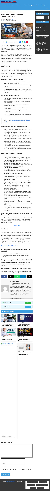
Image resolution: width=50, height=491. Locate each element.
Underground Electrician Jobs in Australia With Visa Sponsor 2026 (25, 339)
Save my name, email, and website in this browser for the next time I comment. (16, 470)
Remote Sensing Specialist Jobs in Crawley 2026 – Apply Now (42, 37)
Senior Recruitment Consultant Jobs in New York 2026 (41, 26)
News (37, 5)
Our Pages (43, 5)
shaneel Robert (8, 19)
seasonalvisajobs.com (10, 481)
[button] (47, 8)
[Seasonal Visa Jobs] (9, 1)
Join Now (28, 302)
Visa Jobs (18, 5)
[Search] (46, 17)
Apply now (17, 225)
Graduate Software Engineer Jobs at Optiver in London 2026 (42, 49)
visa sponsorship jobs (29, 5)
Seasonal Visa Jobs (9, 5)
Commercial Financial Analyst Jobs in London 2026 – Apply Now (41, 43)
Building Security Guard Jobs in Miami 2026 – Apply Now (42, 32)
